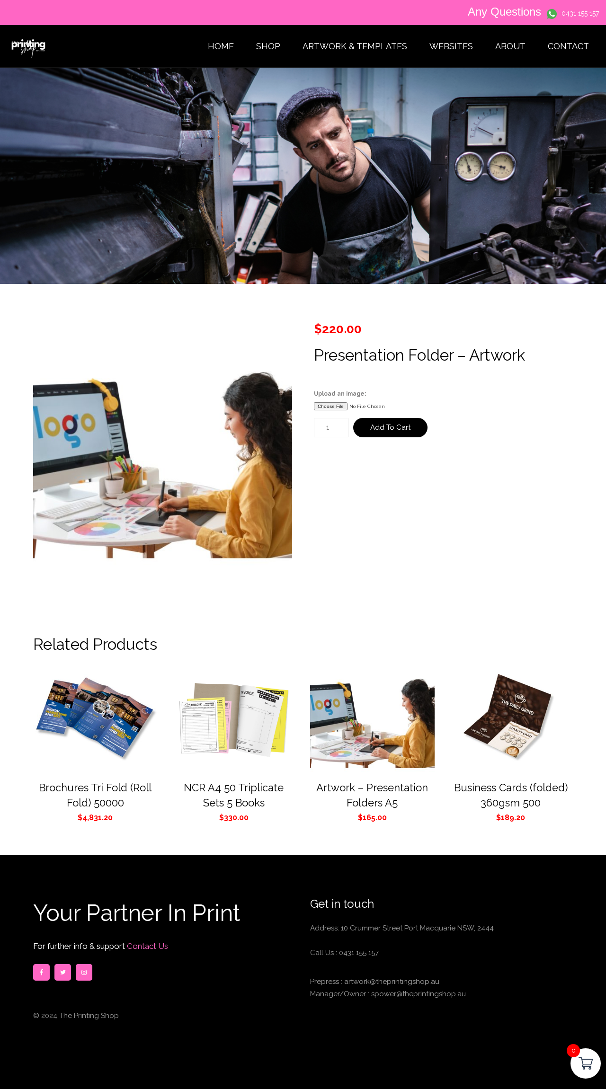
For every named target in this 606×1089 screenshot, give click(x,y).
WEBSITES (451, 46)
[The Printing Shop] (28, 46)
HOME (221, 46)
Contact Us (146, 946)
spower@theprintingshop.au (417, 994)
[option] (163, 452)
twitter (62, 972)
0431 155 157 (580, 13)
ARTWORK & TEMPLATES (355, 46)
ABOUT (510, 46)
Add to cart (390, 427)
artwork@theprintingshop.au (390, 981)
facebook (41, 972)
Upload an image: (340, 393)
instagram (84, 972)
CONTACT (568, 46)
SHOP (268, 46)
